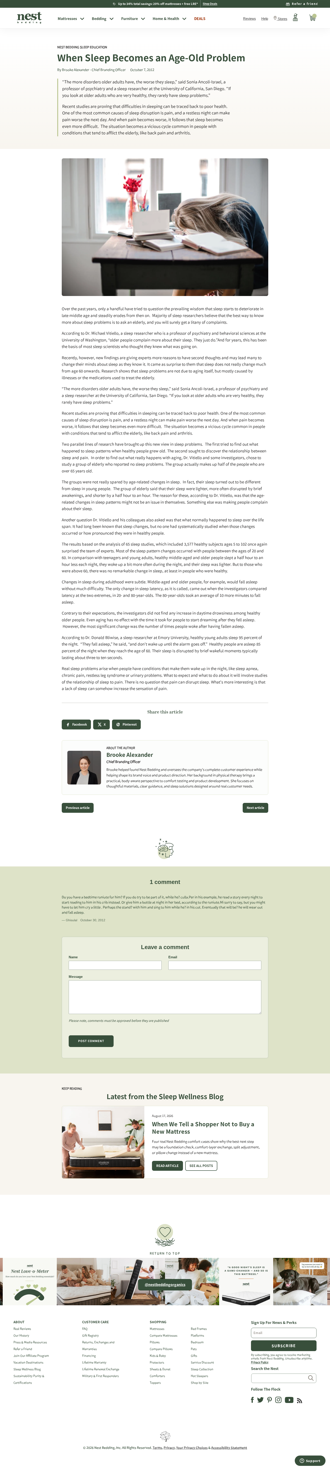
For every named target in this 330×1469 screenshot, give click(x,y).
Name (73, 957)
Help (264, 18)
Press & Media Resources (30, 1342)
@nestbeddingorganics (165, 1284)
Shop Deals (210, 3)
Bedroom (197, 1342)
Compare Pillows (161, 1349)
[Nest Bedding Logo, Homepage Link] (33, 18)
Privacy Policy (259, 1362)
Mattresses (67, 18)
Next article (255, 807)
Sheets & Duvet (160, 1369)
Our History (21, 1335)
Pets (194, 1349)
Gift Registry (90, 1335)
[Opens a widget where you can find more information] (310, 1461)
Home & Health (166, 18)
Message (76, 977)
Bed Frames (199, 1328)
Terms (157, 1447)
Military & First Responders (100, 1375)
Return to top (165, 1253)
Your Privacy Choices (192, 1447)
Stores (282, 19)
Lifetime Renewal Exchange (100, 1369)
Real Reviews (22, 1328)
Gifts (194, 1355)
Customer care (95, 1322)
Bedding (99, 18)
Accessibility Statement (229, 1447)
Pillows (155, 1342)
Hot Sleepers (199, 1375)
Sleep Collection (202, 1369)
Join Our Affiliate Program (31, 1355)
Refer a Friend (22, 1349)
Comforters (157, 1375)
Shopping (158, 1322)
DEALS (199, 18)
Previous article (78, 807)
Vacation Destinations (28, 1362)
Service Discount (202, 1362)
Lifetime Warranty (94, 1362)
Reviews (249, 18)
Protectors (157, 1362)
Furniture (129, 18)
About (18, 1322)
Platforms (197, 1335)
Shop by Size (199, 1382)
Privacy (169, 1447)
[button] (165, 1237)
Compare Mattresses (163, 1335)
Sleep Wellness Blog (27, 1369)
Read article (167, 1165)
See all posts (201, 1165)
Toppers (155, 1382)
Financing (89, 1355)
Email (172, 957)
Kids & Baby (158, 1355)
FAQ (85, 1328)
